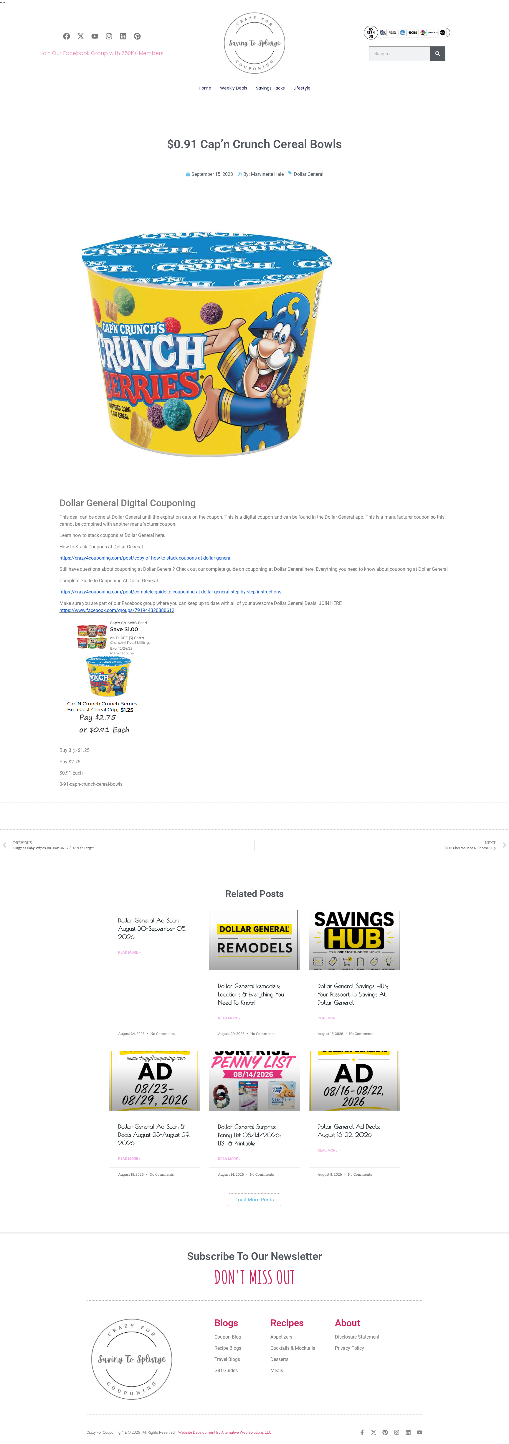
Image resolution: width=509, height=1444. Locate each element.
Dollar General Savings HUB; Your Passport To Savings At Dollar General (353, 994)
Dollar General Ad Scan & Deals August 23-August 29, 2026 (154, 1134)
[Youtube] (95, 36)
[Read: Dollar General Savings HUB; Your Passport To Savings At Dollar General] (354, 940)
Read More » (129, 952)
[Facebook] (67, 36)
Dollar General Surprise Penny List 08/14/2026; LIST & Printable (249, 1135)
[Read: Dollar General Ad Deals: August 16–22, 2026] (354, 1081)
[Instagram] (109, 36)
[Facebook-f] (362, 1432)
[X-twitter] (81, 36)
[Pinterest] (137, 36)
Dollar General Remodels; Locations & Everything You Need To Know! (251, 994)
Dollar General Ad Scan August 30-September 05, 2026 (152, 928)
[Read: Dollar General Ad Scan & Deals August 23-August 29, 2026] (154, 1081)
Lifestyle (302, 88)
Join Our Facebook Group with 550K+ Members (101, 53)
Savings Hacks (270, 88)
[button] (254, 1199)
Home (205, 88)
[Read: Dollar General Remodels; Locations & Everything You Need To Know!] (254, 940)
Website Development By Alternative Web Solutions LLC (224, 1432)
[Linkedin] (123, 36)
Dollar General (308, 174)
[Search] (437, 54)
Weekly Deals (233, 88)
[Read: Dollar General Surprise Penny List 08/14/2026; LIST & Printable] (254, 1081)
